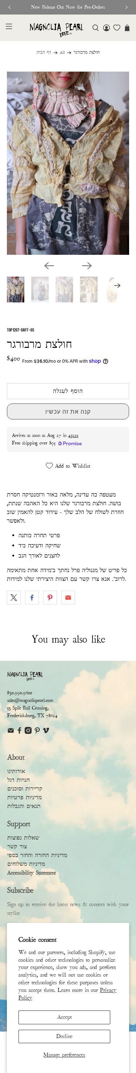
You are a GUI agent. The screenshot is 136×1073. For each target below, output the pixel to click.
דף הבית (44, 53)
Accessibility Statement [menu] (31, 872)
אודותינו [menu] (16, 771)
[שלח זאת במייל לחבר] (68, 597)
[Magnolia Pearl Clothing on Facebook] (19, 732)
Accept (64, 1017)
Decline (64, 1036)
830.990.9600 (19, 693)
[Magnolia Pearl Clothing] (56, 30)
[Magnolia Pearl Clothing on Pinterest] (37, 732)
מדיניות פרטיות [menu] (24, 797)
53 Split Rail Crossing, (28, 708)
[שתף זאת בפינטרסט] (50, 597)
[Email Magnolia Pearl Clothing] (10, 732)
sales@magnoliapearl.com (30, 700)
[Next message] (126, 7)
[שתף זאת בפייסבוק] (32, 597)
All (62, 53)
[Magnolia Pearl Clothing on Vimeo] (45, 732)
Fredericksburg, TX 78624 (32, 715)
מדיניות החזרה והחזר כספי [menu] (37, 855)
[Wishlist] (117, 28)
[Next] (87, 265)
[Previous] (49, 265)
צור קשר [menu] (17, 846)
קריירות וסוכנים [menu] (24, 788)
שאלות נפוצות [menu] (23, 837)
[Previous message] (9, 7)
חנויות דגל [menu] (18, 780)
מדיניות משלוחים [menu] (26, 864)
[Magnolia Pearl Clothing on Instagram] (28, 732)
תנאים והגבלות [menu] (24, 806)
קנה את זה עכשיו (68, 411)
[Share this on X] (14, 597)
